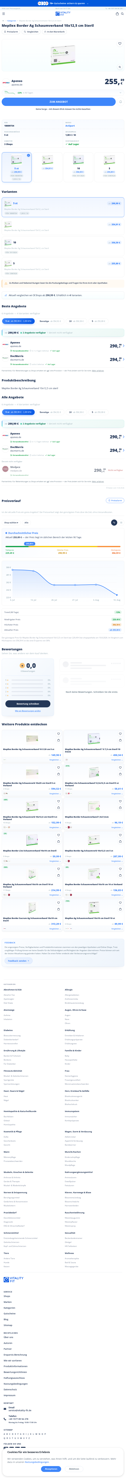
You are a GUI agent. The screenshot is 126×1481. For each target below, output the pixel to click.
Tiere (6, 1253)
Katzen (7, 1266)
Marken (8, 1302)
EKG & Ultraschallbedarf (14, 1226)
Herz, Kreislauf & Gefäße (77, 1091)
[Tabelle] (121, 522)
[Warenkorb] (117, 13)
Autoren (8, 1343)
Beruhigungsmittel (12, 1197)
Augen (67, 1015)
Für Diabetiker (10, 1064)
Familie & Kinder (73, 1050)
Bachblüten (8, 1116)
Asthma (7, 1015)
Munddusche (70, 1161)
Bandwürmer (70, 1145)
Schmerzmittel (11, 1233)
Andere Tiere (9, 1258)
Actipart (70, 125)
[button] (63, 93)
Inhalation (8, 1019)
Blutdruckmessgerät (73, 1096)
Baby (67, 1056)
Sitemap (8, 1325)
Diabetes (8, 1030)
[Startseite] (3, 21)
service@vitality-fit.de (20, 1410)
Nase (67, 1019)
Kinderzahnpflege (72, 1157)
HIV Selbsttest (71, 1246)
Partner (8, 1348)
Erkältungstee (71, 1043)
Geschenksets (10, 1141)
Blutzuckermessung (12, 1035)
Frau (67, 1071)
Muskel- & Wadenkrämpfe (15, 1185)
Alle (26, 522)
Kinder (67, 1064)
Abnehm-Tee (9, 995)
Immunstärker (71, 1116)
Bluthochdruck (71, 1104)
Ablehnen (74, 1469)
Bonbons (7, 1060)
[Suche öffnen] (122, 13)
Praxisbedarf (10, 1212)
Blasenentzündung (73, 1197)
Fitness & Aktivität (13, 1071)
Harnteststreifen (11, 1043)
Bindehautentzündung (74, 1003)
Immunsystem (72, 1111)
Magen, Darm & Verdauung (78, 1131)
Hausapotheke (71, 1060)
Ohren (67, 1023)
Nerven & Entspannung (15, 1192)
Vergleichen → (55, 760)
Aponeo (17, 81)
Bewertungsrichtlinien (15, 1372)
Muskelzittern (9, 1205)
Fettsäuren (69, 1185)
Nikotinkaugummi (72, 1218)
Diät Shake (8, 1003)
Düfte (6, 1137)
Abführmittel (70, 1137)
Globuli (7, 1120)
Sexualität (70, 1233)
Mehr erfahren (98, 370)
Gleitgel (68, 1242)
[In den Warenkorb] (58, 740)
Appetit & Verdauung (74, 1141)
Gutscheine (10, 1313)
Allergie (69, 989)
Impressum (9, 1395)
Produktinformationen (16, 1366)
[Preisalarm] (120, 102)
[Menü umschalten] (3, 13)
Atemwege (9, 1010)
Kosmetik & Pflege (13, 1131)
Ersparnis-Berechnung (15, 1354)
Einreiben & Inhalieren (74, 1035)
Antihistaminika (71, 999)
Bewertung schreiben (28, 703)
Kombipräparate (72, 1120)
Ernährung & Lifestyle (14, 1050)
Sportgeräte (9, 1080)
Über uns (8, 1337)
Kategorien (9, 1307)
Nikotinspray (70, 1226)
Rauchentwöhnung (74, 1212)
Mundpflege (70, 1165)
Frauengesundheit (72, 1080)
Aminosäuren (70, 1177)
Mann (7, 1152)
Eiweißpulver (70, 1181)
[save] (120, 43)
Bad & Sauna (70, 1262)
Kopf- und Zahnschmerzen (15, 1246)
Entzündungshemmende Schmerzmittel (20, 1238)
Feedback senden (17, 960)
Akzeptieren (51, 1469)
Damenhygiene (71, 1076)
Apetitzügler (9, 999)
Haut (6, 1096)
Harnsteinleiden (72, 1205)
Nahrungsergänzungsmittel (79, 1172)
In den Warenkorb (56, 31)
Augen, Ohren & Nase (75, 1010)
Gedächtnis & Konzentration (16, 1201)
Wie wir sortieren (13, 1360)
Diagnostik (8, 1222)
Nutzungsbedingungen (16, 1383)
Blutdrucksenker (72, 1100)
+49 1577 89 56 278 (18, 1419)
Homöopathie (9, 1124)
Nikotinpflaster (71, 1222)
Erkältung (70, 1030)
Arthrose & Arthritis (12, 1177)
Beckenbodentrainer (73, 1238)
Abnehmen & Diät (13, 989)
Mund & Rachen (73, 1152)
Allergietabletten (72, 995)
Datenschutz (10, 1389)
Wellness (69, 1253)
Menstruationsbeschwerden (77, 1084)
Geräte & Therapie (12, 1181)
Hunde (6, 1262)
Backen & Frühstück (12, 1056)
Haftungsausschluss (14, 1377)
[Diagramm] (114, 522)
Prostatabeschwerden (13, 1161)
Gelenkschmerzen (11, 1242)
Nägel (6, 1100)
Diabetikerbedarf (11, 1039)
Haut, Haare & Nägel (14, 1091)
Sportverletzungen (12, 1084)
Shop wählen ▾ (11, 522)
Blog (6, 1319)
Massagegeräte (71, 1266)
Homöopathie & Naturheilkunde (20, 1111)
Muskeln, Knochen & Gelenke (18, 1172)
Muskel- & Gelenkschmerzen (16, 1076)
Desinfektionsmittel (12, 1218)
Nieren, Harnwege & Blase (78, 1192)
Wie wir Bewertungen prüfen (28, 711)
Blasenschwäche (72, 1201)
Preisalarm (12, 31)
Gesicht (7, 1145)
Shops (7, 1296)
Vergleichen (32, 31)
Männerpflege (10, 1157)
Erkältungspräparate (74, 1039)
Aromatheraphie (72, 1258)
